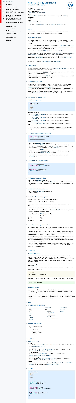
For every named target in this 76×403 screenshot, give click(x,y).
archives (65, 15)
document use (58, 24)
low (30, 315)
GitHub (30, 18)
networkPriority (34, 154)
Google (39, 21)
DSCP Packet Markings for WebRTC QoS (46, 358)
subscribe (72, 45)
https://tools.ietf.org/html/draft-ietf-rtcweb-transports (39, 355)
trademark (53, 24)
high (30, 311)
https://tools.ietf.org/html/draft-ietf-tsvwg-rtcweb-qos (46, 359)
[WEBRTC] (45, 72)
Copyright (29, 24)
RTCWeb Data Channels (48, 349)
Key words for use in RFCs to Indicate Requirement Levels (46, 344)
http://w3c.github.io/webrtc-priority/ (36, 9)
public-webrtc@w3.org (34, 15)
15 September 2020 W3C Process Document (51, 61)
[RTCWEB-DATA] (35, 115)
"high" (30, 309)
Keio (42, 24)
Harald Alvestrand (33, 21)
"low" (30, 313)
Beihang (44, 24)
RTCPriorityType (40, 143)
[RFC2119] (34, 265)
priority (43, 151)
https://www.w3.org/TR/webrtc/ (52, 364)
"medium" (31, 317)
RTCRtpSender (44, 144)
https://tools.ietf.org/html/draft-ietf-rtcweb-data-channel (40, 350)
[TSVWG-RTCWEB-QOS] (46, 87)
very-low (62, 311)
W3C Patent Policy (57, 53)
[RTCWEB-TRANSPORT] (33, 87)
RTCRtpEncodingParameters (61, 68)
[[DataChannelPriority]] (41, 207)
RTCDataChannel (54, 181)
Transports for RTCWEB (41, 353)
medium (31, 319)
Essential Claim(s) (39, 57)
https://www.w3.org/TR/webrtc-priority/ (37, 12)
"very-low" (62, 309)
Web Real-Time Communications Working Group (53, 50)
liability (50, 24)
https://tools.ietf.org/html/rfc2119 (38, 346)
